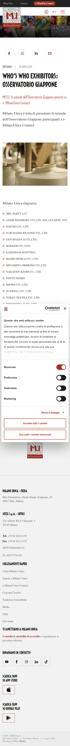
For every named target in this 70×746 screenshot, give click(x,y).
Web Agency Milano (11, 741)
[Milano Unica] (12, 16)
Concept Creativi (12, 592)
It (53, 12)
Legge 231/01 (49, 738)
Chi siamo (8, 621)
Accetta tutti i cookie (35, 423)
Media (6, 607)
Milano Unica (8, 3)
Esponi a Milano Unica (15, 578)
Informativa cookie (10, 738)
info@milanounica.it (13, 547)
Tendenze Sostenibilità (15, 599)
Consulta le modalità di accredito (21, 636)
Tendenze (24, 3)
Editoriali (7, 67)
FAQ (5, 614)
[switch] (61, 377)
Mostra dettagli (50, 412)
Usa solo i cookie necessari (35, 434)
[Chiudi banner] (65, 308)
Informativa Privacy (31, 738)
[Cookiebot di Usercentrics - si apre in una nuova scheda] (45, 308)
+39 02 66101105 (17, 536)
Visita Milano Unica (13, 571)
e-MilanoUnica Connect (44, 3)
